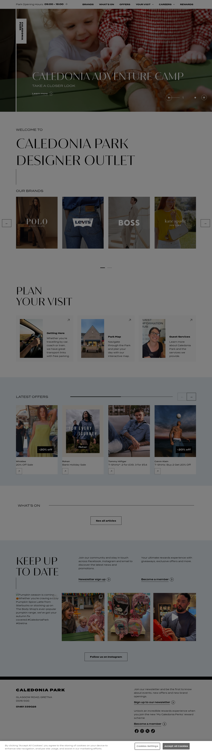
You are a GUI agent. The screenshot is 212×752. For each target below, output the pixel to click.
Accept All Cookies (176, 746)
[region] (106, 746)
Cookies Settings (147, 746)
